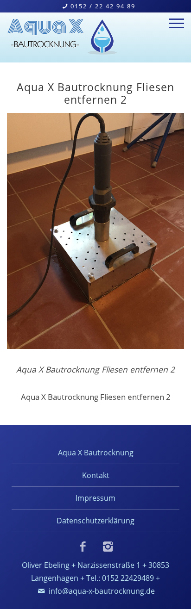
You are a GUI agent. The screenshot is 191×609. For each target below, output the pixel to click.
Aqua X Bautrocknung (96, 452)
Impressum (95, 497)
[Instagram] (108, 546)
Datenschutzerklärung (95, 520)
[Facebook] (83, 546)
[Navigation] (176, 24)
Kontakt (95, 475)
